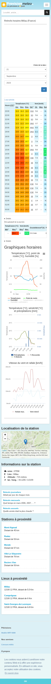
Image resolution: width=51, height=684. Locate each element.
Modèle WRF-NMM (8, 633)
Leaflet (4, 450)
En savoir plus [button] (11, 673)
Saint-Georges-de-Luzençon (19, 605)
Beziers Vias (11, 563)
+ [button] (5, 434)
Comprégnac (18, 597)
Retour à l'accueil (17, 4)
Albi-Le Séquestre (12, 555)
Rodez (11, 537)
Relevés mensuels (19, 501)
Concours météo (7, 645)
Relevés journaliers (16, 493)
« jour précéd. (9, 100)
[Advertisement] (25, 44)
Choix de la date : (40, 65)
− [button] (5, 438)
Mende (11, 546)
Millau (19, 588)
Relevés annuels (18, 509)
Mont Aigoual (11, 529)
